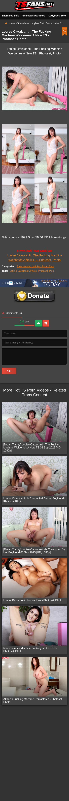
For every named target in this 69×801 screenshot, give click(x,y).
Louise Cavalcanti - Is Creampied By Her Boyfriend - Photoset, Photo (34, 500)
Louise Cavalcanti (19, 270)
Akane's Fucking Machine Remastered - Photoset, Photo (33, 701)
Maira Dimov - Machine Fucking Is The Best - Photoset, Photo (30, 650)
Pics (51, 270)
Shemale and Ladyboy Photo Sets (33, 23)
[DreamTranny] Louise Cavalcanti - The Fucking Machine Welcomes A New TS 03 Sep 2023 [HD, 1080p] (32, 447)
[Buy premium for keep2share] (34, 286)
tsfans (12, 23)
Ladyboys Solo (57, 15)
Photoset (43, 270)
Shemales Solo (10, 15)
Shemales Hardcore (33, 15)
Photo (33, 270)
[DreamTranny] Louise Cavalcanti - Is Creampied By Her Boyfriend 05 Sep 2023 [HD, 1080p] (34, 551)
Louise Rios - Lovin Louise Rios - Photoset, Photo (32, 600)
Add (9, 371)
